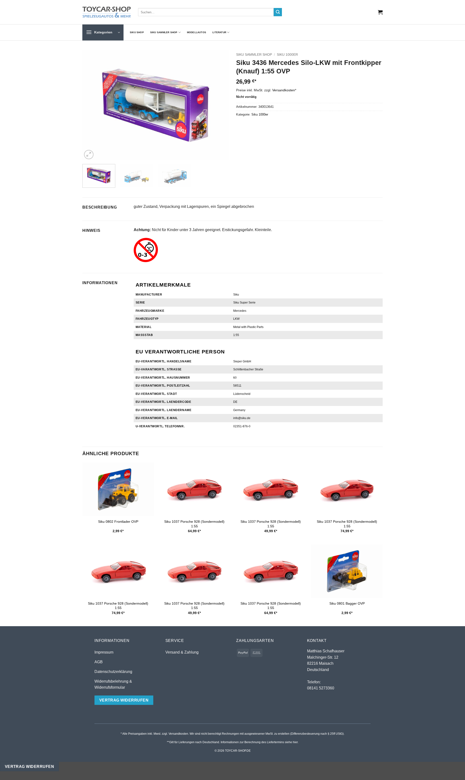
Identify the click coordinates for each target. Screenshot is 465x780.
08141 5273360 (320, 688)
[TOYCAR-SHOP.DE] (106, 12)
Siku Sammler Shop (164, 32)
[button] (380, 12)
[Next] (220, 105)
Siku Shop (137, 32)
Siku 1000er (287, 54)
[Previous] (91, 105)
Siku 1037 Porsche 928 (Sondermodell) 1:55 (194, 524)
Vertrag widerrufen (29, 766)
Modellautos (196, 32)
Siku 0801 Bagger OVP (347, 603)
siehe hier (291, 742)
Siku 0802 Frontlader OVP (118, 521)
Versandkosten (283, 90)
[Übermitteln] (278, 12)
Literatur (219, 32)
